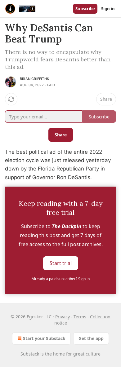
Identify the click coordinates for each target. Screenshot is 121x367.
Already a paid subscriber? (61, 278)
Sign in (108, 8)
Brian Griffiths (34, 79)
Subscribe (85, 8)
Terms (80, 317)
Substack (29, 354)
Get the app (91, 338)
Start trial (61, 262)
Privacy (62, 317)
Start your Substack (44, 338)
